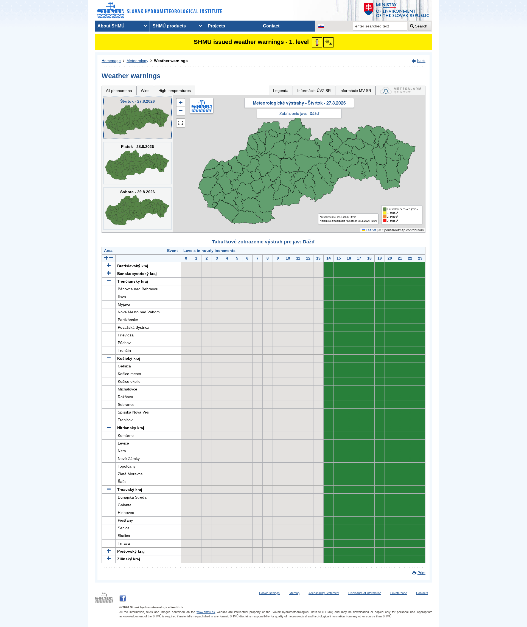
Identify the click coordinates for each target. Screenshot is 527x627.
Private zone (398, 593)
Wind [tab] (145, 90)
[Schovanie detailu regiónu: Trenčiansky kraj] (109, 281)
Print (421, 572)
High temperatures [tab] (174, 90)
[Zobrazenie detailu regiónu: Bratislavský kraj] (109, 266)
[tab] (400, 90)
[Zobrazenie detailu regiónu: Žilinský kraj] (109, 559)
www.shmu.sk (206, 612)
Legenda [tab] (280, 90)
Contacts (422, 593)
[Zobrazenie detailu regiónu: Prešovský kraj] (109, 551)
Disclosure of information (364, 593)
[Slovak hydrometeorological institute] (160, 10)
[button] (180, 103)
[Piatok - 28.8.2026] (137, 163)
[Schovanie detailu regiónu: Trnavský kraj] (109, 489)
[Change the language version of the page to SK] (321, 26)
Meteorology (137, 60)
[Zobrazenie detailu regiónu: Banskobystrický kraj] (109, 273)
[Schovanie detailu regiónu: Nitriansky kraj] (109, 428)
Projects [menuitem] (216, 26)
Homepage (111, 60)
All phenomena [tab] (119, 90)
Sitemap (294, 593)
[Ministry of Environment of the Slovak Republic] (396, 10)
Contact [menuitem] (271, 26)
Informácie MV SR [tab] (355, 90)
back (421, 60)
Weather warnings (171, 60)
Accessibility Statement (324, 593)
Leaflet (370, 229)
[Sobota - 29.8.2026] (137, 208)
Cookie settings (269, 593)
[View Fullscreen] (180, 123)
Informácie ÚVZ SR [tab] (314, 90)
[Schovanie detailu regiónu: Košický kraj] (109, 358)
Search (421, 26)
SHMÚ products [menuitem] (169, 26)
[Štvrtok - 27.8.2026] (137, 118)
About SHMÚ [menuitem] (111, 26)
